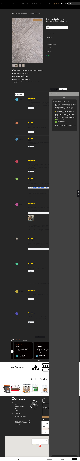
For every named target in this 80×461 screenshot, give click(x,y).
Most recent (19, 94)
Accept (74, 459)
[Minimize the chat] (77, 94)
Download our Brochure (20, 424)
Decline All (68, 459)
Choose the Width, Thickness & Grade (54, 25)
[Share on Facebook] (46, 55)
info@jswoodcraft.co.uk (20, 416)
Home (13, 13)
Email (43, 426)
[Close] (78, 459)
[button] (23, 3)
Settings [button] (62, 459)
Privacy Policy (49, 459)
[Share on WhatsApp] (49, 55)
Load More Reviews (40, 336)
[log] (64, 275)
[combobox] (57, 27)
